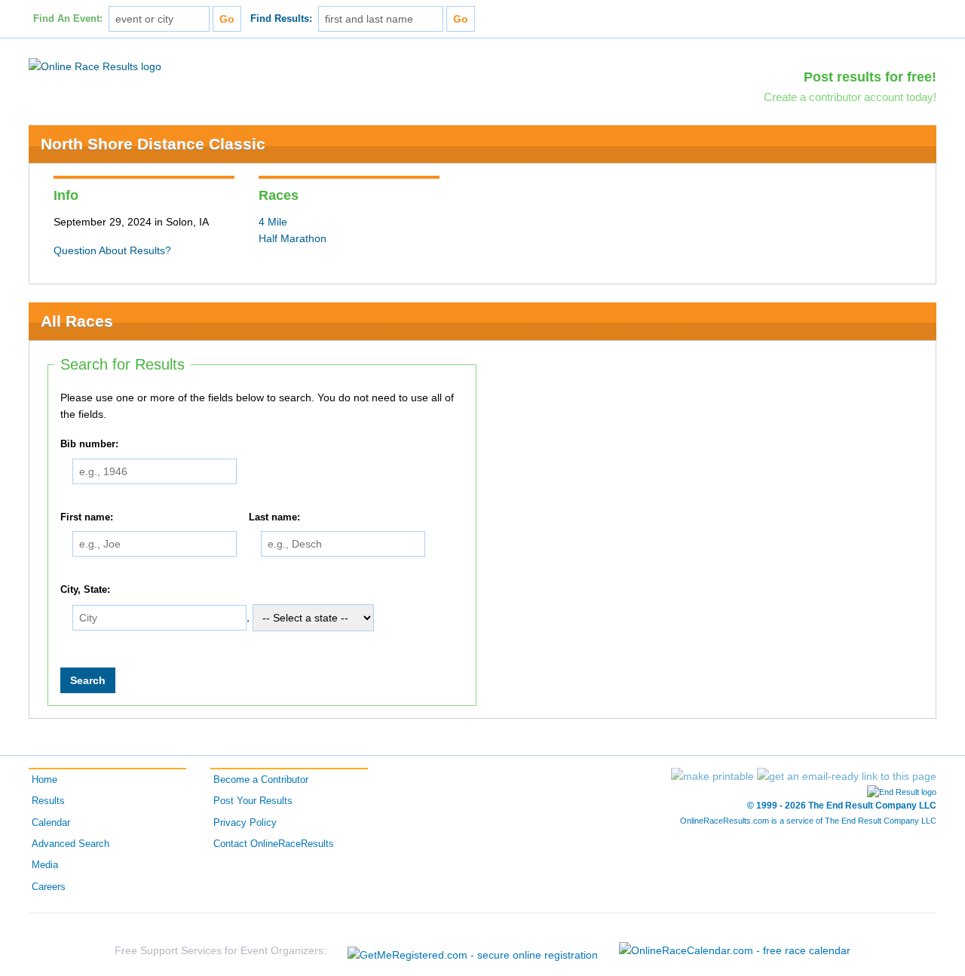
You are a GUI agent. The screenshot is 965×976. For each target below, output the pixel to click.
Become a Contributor (260, 780)
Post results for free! (870, 76)
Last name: (274, 517)
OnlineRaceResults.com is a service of (808, 820)
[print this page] (712, 776)
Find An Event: (68, 19)
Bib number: (89, 444)
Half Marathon (292, 238)
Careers (49, 887)
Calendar (51, 823)
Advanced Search (70, 844)
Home (44, 780)
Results (48, 801)
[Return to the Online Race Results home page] (95, 66)
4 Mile (273, 222)
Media (45, 865)
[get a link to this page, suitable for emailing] (846, 776)
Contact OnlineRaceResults (273, 844)
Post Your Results (253, 801)
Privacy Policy (245, 823)
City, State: (85, 590)
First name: (86, 517)
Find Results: (281, 19)
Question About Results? (112, 250)
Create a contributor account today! (850, 97)
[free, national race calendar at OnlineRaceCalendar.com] (734, 950)
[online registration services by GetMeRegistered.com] (473, 951)
